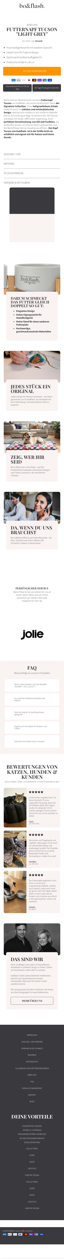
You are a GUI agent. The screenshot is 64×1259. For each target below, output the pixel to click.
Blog (32, 1101)
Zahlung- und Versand (32, 1041)
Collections (32, 1148)
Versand (38, 41)
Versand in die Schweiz (32, 1048)
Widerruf (32, 1055)
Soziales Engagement (32, 1088)
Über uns (32, 1075)
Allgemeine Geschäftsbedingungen (32, 1068)
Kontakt (32, 1095)
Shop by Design (32, 1175)
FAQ (32, 1081)
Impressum (32, 1035)
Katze (32, 1162)
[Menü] (5, 5)
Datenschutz (32, 1061)
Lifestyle (32, 1168)
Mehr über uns (32, 1000)
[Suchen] (51, 5)
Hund (32, 1155)
